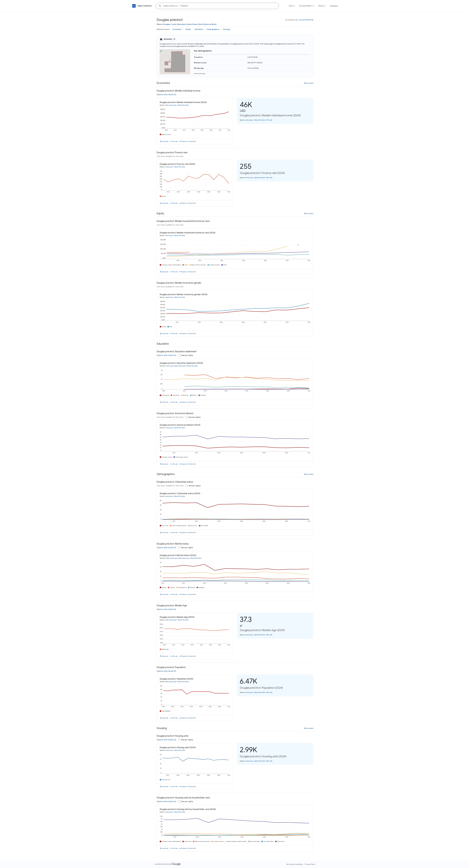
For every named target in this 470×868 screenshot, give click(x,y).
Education (199, 29)
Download (165, 141)
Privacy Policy (310, 864)
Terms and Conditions (294, 864)
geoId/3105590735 (306, 20)
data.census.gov (170, 105)
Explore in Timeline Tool (188, 141)
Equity (188, 29)
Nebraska (181, 24)
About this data (183, 105)
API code (174, 141)
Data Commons (145, 6)
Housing (226, 29)
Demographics (213, 29)
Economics (177, 29)
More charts (308, 83)
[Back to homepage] (134, 6)
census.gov (249, 120)
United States (192, 24)
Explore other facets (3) (166, 547)
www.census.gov (200, 73)
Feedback (334, 6)
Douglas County (169, 24)
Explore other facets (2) (166, 94)
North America (205, 24)
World (214, 24)
